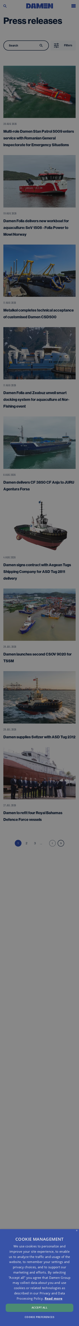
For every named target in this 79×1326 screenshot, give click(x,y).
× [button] (77, 1230)
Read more (54, 1298)
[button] (39, 1317)
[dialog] (39, 1277)
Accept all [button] (39, 1307)
